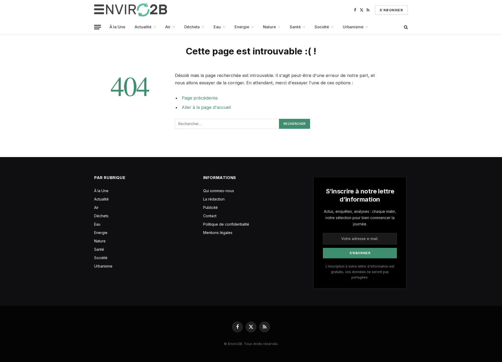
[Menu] (97, 27)
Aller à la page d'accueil (206, 107)
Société (322, 26)
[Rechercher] (405, 27)
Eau (217, 26)
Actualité (143, 26)
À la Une (117, 26)
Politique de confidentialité (226, 224)
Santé (295, 26)
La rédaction (214, 199)
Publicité (210, 207)
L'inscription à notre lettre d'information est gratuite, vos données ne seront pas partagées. (360, 272)
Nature (269, 26)
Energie (242, 26)
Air (167, 26)
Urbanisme (353, 26)
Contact (209, 216)
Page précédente (200, 98)
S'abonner (391, 10)
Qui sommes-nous (218, 190)
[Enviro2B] (131, 10)
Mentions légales (217, 232)
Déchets (192, 26)
